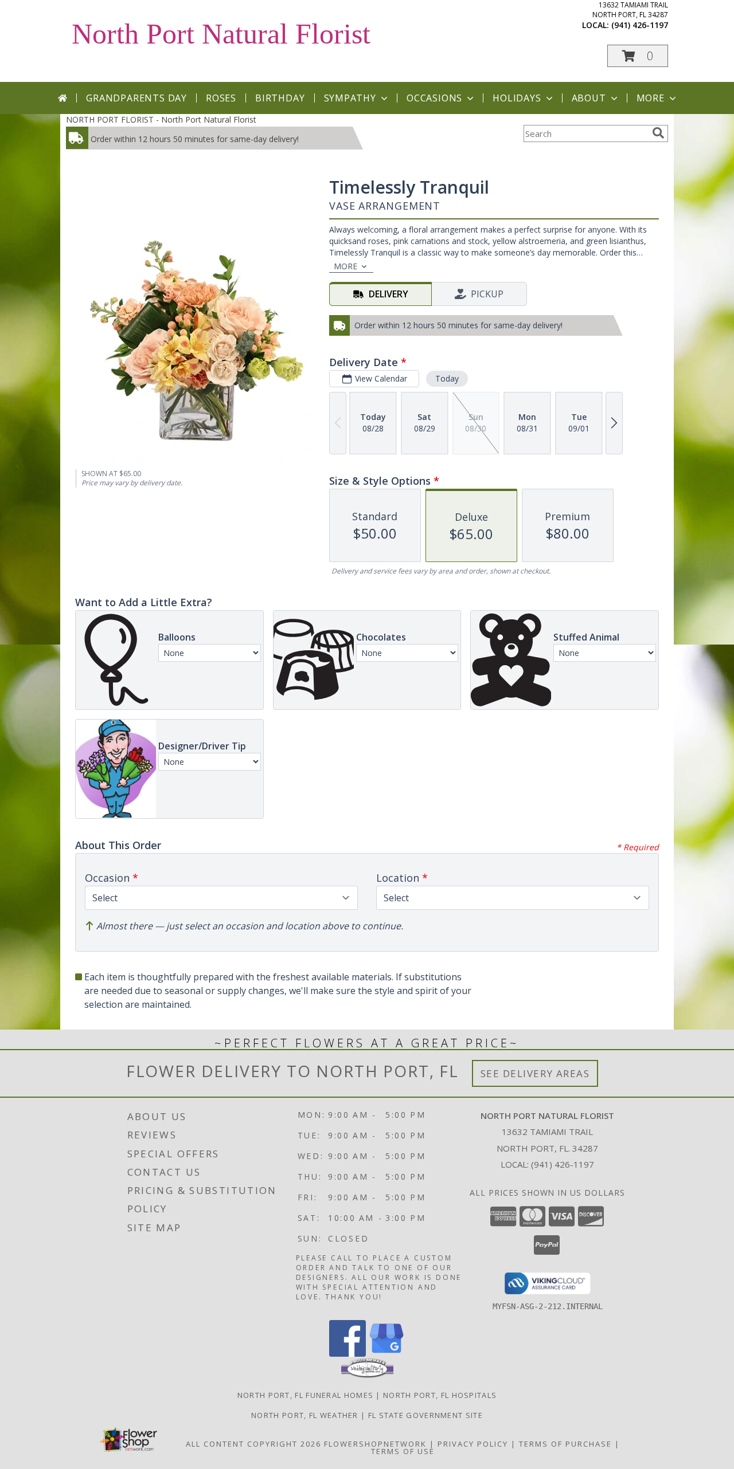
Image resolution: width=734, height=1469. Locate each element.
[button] (637, 56)
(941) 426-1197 (639, 24)
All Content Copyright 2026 (253, 1444)
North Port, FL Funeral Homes (305, 1395)
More (651, 98)
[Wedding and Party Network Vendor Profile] (367, 1375)
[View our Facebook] (347, 1353)
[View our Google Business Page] (386, 1353)
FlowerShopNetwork (375, 1444)
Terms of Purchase (565, 1444)
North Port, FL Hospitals (440, 1395)
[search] (658, 133)
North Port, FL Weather (304, 1415)
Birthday (279, 98)
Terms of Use (403, 1451)
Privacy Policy (473, 1444)
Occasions (434, 98)
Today (447, 378)
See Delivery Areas (535, 1073)
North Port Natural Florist (221, 34)
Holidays (517, 98)
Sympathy (350, 98)
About (589, 98)
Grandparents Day (136, 98)
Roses (221, 98)
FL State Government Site (425, 1415)
